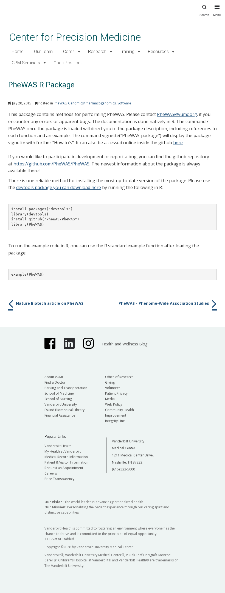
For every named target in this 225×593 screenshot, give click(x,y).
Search (204, 14)
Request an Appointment (63, 467)
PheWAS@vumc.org (177, 114)
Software (124, 103)
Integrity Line (115, 421)
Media (110, 399)
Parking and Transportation (65, 388)
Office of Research (119, 377)
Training (127, 51)
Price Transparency (59, 478)
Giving (110, 382)
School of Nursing (58, 399)
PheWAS (60, 103)
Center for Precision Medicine (75, 37)
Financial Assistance (59, 415)
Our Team (43, 51)
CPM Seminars (26, 62)
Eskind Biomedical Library (64, 410)
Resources (158, 51)
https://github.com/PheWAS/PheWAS (51, 164)
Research (97, 51)
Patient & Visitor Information (66, 462)
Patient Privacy (116, 393)
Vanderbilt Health (58, 446)
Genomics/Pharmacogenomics (92, 103)
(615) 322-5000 (123, 469)
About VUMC (54, 377)
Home (18, 51)
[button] (79, 52)
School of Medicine (59, 393)
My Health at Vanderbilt (62, 451)
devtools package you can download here (58, 187)
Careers (50, 473)
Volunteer (112, 388)
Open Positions (68, 62)
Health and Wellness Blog (124, 344)
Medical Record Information (66, 457)
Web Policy (113, 404)
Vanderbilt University (60, 404)
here (178, 143)
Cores (69, 51)
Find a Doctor (55, 382)
